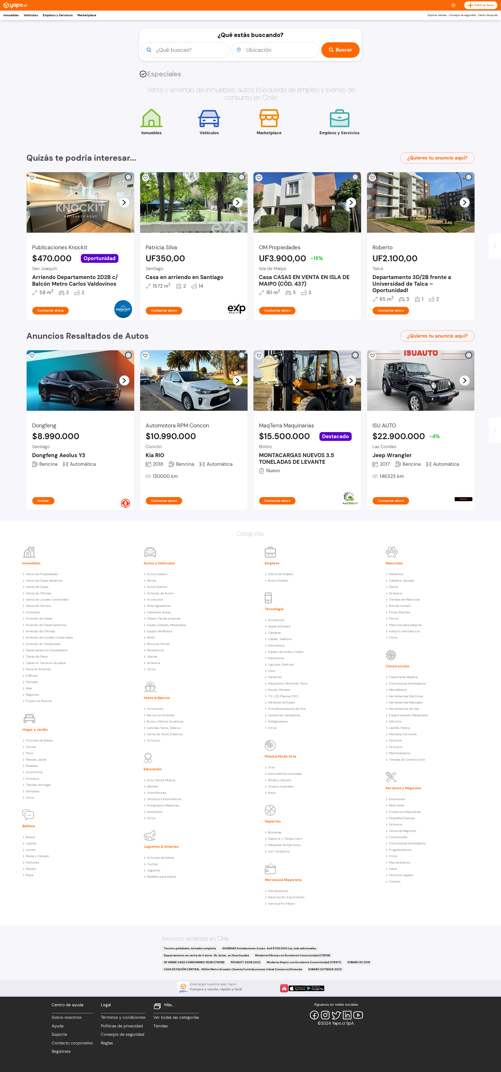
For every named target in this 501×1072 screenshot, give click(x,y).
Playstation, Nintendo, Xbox (288, 683)
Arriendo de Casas (39, 618)
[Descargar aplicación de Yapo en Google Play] (315, 988)
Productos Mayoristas (405, 812)
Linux (271, 671)
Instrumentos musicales (285, 774)
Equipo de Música (159, 631)
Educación (153, 769)
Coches (152, 864)
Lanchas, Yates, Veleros (163, 728)
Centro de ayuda (487, 15)
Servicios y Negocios (403, 788)
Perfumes (32, 862)
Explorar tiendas (437, 15)
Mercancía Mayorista (283, 879)
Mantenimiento (400, 753)
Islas (29, 688)
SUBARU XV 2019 (358, 962)
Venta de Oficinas (38, 593)
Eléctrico (395, 721)
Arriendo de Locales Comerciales (49, 637)
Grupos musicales (281, 786)
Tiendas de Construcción (407, 760)
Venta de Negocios (402, 831)
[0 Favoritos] (32, 177)
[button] (124, 202)
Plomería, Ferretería (403, 734)
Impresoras (276, 658)
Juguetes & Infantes (161, 846)
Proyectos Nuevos (39, 701)
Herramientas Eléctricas (406, 696)
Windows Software (281, 702)
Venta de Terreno (38, 606)
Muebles (32, 766)
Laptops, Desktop (281, 664)
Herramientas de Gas (404, 709)
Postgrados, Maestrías (163, 805)
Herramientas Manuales (406, 702)
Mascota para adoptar (405, 625)
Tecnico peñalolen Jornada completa (190, 948)
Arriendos (33, 612)
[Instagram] (325, 1015)
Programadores (400, 850)
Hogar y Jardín (35, 729)
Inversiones (397, 799)
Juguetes (153, 870)
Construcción (397, 666)
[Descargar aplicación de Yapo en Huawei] (284, 988)
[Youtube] (358, 1015)
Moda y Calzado (37, 856)
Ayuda (57, 1026)
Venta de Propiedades (42, 574)
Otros (30, 797)
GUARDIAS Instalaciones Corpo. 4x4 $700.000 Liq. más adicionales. (269, 948)
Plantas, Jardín (36, 760)
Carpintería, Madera (403, 677)
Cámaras (274, 633)
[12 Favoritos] (258, 177)
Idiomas (152, 786)
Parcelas (32, 682)
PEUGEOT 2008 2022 (245, 962)
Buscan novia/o (400, 606)
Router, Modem (279, 690)
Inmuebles (11, 15)
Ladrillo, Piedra (399, 728)
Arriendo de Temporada (43, 644)
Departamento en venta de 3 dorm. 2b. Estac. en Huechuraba (206, 955)
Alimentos (396, 574)
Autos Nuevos (157, 587)
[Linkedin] (347, 1015)
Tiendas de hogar (38, 785)
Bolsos (30, 837)
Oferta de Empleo (280, 574)
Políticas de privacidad (122, 1026)
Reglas (107, 1043)
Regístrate (61, 1051)
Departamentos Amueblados (47, 650)
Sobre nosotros (66, 1017)
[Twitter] (336, 1015)
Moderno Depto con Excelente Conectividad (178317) (304, 962)
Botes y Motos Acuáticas (165, 721)
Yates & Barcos (157, 697)
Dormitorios (34, 772)
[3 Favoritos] (258, 355)
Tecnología (274, 609)
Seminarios (154, 812)
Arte (271, 767)
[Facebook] (314, 1015)
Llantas (152, 656)
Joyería (31, 843)
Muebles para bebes (161, 877)
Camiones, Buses (159, 612)
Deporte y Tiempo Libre (285, 839)
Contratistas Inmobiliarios (407, 683)
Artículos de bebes (160, 858)
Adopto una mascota (404, 631)
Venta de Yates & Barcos (165, 734)
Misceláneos (398, 690)
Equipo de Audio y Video (286, 652)
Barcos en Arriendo (161, 715)
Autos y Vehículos (159, 563)
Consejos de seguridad (462, 15)
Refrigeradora (278, 721)
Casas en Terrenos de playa (46, 663)
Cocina (31, 747)
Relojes (31, 869)
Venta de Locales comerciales (47, 599)
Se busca (32, 779)
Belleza (29, 826)
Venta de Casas (37, 587)
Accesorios (155, 599)
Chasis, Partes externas (164, 618)
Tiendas (160, 1026)
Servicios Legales (401, 875)
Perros (393, 618)
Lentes (31, 850)
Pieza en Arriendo (38, 669)
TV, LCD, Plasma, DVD (283, 696)
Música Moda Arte (280, 756)
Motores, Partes (158, 644)
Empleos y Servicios (58, 15)
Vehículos (31, 15)
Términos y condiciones (123, 1017)
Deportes (273, 821)
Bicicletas (275, 832)
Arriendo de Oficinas (40, 631)
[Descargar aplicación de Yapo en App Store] (297, 988)
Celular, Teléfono (280, 639)
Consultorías (398, 837)
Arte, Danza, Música (161, 780)
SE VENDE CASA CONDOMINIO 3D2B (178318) (194, 962)
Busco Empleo (278, 580)
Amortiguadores (158, 606)
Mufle (151, 637)
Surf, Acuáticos (279, 851)
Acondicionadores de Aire (286, 709)
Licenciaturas (156, 793)
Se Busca (153, 663)
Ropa (29, 875)
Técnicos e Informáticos (164, 799)
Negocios (32, 695)
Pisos (29, 753)
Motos (151, 580)
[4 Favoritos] (145, 177)
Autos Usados (157, 574)
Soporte (59, 1034)
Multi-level (396, 805)
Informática (276, 645)
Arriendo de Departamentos (46, 625)
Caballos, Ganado (401, 580)
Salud (393, 869)
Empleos (272, 563)
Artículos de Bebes (39, 740)
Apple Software (279, 626)
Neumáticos (155, 650)
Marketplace (86, 15)
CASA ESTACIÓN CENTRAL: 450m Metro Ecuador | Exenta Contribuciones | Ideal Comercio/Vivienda (233, 969)
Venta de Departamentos (44, 580)
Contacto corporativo (72, 1043)
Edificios (32, 676)
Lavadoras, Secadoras (284, 715)
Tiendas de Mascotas (404, 599)
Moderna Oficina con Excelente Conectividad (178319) (292, 955)
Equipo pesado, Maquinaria (166, 625)
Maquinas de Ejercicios (284, 845)
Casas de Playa (37, 656)
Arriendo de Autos (160, 593)
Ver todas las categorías (176, 1017)
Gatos (393, 587)
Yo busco (153, 740)
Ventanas (33, 791)
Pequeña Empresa (402, 818)
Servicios (395, 740)
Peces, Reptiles (399, 612)
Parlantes (275, 677)
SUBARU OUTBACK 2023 (325, 969)
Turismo (394, 881)
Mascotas (394, 563)
